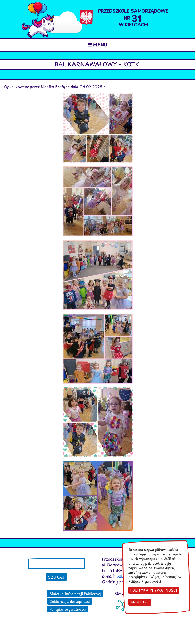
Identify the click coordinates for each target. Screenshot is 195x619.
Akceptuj (140, 601)
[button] (98, 96)
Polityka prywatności (67, 609)
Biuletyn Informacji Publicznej (75, 593)
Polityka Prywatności (153, 590)
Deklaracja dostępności (69, 601)
